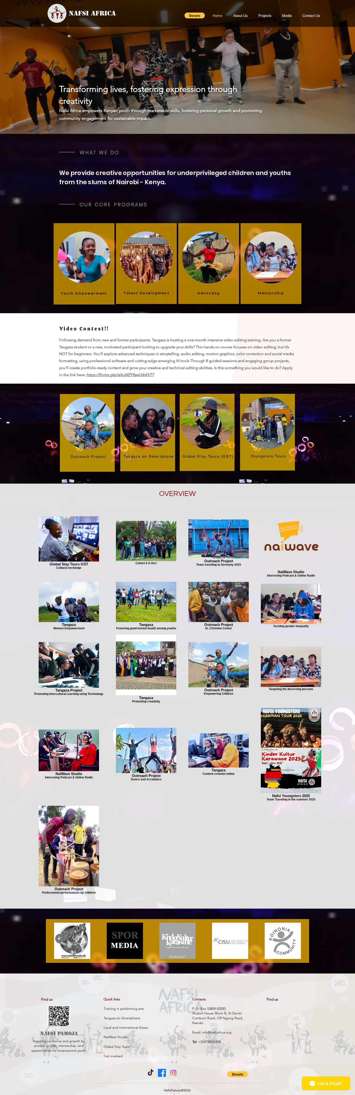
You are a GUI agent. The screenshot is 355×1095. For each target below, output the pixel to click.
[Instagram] (173, 1073)
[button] (195, 15)
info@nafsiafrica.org (216, 1032)
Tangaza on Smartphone (122, 1018)
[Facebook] (162, 1073)
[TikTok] (151, 1073)
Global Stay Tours (117, 1046)
